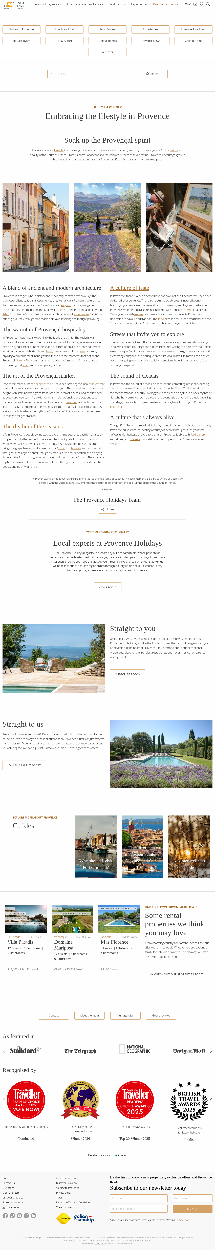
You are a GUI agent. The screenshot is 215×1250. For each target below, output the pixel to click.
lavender (71, 402)
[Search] (208, 4)
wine (82, 351)
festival (82, 457)
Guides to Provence (21, 29)
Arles (6, 314)
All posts (107, 52)
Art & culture (65, 41)
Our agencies (125, 1015)
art (203, 434)
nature (34, 467)
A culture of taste (129, 288)
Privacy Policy (182, 1220)
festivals (76, 448)
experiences (81, 314)
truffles (138, 314)
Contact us (9, 1183)
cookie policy (99, 1243)
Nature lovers (21, 41)
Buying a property (13, 1202)
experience (117, 407)
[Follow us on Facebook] (5, 1215)
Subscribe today (127, 674)
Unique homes (107, 41)
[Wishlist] (201, 4)
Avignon (66, 305)
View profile (107, 587)
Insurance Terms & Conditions (73, 1202)
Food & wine (107, 29)
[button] (201, 846)
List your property (13, 1197)
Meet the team (89, 1015)
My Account (13, 1207)
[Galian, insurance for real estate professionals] (84, 1219)
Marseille (62, 310)
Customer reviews (66, 1178)
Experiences (150, 29)
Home (6, 1178)
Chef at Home (193, 41)
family (49, 351)
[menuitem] (46, 4)
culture (174, 150)
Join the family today (24, 765)
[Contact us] (195, 4)
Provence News (150, 41)
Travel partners (65, 1207)
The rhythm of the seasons (33, 426)
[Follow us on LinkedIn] (33, 1215)
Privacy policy (63, 1192)
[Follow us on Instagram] (26, 1215)
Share (110, 509)
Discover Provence (67, 1183)
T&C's (59, 1197)
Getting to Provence (67, 1187)
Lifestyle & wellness (193, 29)
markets (94, 384)
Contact (54, 1015)
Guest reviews (161, 1015)
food (25, 365)
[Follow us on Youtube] (19, 1215)
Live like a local (64, 29)
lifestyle (58, 150)
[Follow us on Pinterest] (12, 1215)
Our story (8, 1187)
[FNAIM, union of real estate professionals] (64, 1219)
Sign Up (192, 1209)
